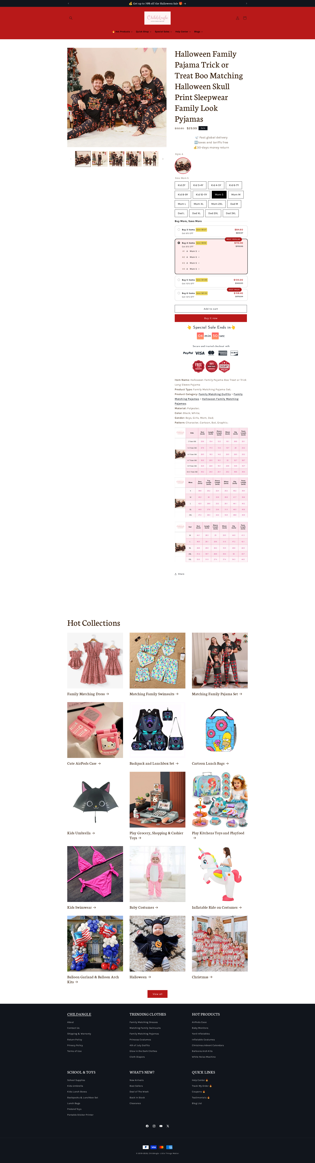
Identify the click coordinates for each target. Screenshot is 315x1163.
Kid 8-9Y (183, 193)
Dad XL (196, 212)
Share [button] (181, 574)
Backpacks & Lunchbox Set (82, 1097)
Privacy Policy (75, 1045)
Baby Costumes (142, 907)
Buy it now (211, 318)
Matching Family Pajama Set (215, 693)
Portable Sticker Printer (80, 1114)
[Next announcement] (246, 3)
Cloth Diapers (137, 1056)
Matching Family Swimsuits (152, 693)
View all (157, 994)
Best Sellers (136, 1086)
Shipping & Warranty (79, 1033)
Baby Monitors (200, 1028)
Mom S (219, 193)
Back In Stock (137, 1097)
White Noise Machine (204, 1056)
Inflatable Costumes (203, 1039)
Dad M (234, 202)
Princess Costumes (140, 1039)
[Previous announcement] (68, 3)
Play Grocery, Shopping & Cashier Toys (156, 835)
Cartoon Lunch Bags (208, 763)
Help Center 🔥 (200, 1080)
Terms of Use (74, 1051)
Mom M (236, 193)
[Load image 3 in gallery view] (117, 158)
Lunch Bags (73, 1103)
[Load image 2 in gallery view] (99, 158)
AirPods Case (199, 1022)
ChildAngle (154, 1153)
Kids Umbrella (79, 832)
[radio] (211, 231)
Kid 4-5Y (216, 184)
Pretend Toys (74, 1109)
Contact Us (73, 1028)
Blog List (197, 1103)
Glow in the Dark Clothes (143, 1051)
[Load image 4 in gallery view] (133, 158)
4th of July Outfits (140, 1045)
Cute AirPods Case (82, 763)
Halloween (138, 976)
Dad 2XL (213, 212)
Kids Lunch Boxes (77, 1091)
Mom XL (198, 202)
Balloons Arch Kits (202, 1051)
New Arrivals (137, 1080)
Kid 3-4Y (198, 184)
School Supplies (76, 1080)
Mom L (182, 202)
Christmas (200, 976)
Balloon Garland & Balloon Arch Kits (93, 979)
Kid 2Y (181, 184)
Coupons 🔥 (198, 1091)
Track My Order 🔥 (202, 1086)
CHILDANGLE (79, 1014)
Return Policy (74, 1039)
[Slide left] (70, 159)
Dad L (181, 212)
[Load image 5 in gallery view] (150, 158)
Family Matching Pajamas (144, 1033)
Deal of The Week (139, 1091)
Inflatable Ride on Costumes (215, 907)
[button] (70, 18)
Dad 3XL (231, 212)
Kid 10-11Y (201, 193)
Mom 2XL (216, 202)
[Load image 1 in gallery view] (83, 158)
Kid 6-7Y (234, 184)
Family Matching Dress (86, 693)
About (70, 1022)
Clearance (135, 1103)
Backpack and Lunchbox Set (152, 763)
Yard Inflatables (201, 1033)
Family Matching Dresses (144, 1022)
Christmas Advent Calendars (208, 1045)
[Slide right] (163, 159)
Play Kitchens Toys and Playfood (218, 832)
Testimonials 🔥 (201, 1097)
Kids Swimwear (79, 907)
